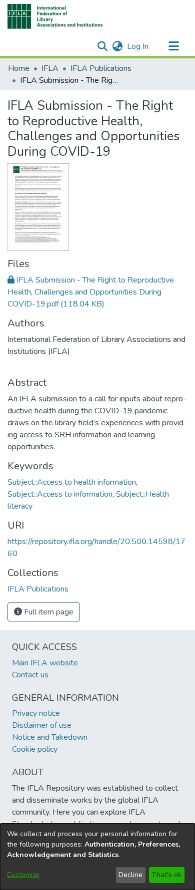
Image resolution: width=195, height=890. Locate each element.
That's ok (167, 875)
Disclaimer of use (42, 725)
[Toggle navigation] (174, 46)
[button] (55, 16)
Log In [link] (138, 46)
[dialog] (97, 857)
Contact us (30, 674)
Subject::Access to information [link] (60, 494)
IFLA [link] (50, 68)
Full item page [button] (48, 611)
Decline (130, 875)
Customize (23, 875)
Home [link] (19, 68)
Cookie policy (35, 749)
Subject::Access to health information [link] (72, 482)
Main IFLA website (45, 662)
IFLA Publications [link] (101, 68)
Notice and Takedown (50, 737)
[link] (91, 292)
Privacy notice (36, 713)
